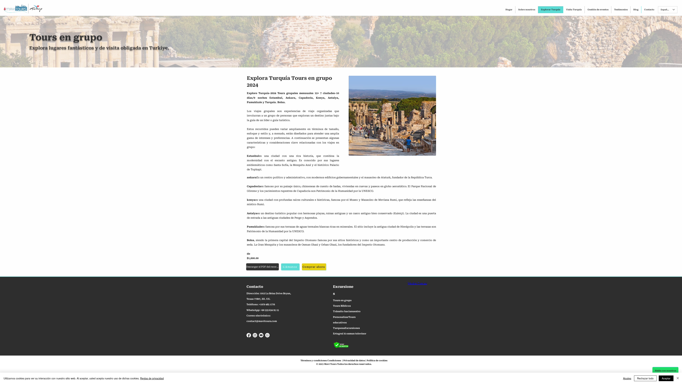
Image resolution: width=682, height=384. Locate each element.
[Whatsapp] (267, 335)
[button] (392, 116)
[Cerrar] (678, 378)
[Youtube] (261, 335)
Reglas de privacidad (152, 378)
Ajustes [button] (627, 378)
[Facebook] (249, 335)
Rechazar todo (645, 378)
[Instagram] (255, 335)
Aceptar (666, 378)
